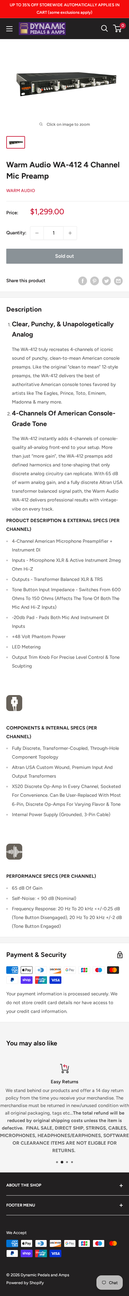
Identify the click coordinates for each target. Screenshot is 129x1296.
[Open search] (104, 28)
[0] (117, 28)
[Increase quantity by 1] (70, 233)
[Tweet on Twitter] (106, 280)
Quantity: (16, 233)
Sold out (64, 256)
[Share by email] (118, 280)
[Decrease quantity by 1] (37, 233)
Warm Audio (20, 190)
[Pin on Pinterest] (94, 280)
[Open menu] (9, 28)
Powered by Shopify (25, 1282)
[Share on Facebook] (82, 280)
